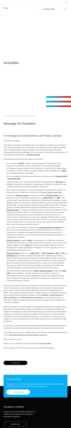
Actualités (16, 363)
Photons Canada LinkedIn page (51, 192)
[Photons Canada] (15, 9)
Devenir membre (49, 9)
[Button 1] (64, 9)
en (66, 2)
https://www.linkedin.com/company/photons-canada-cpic (28, 335)
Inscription (15, 424)
